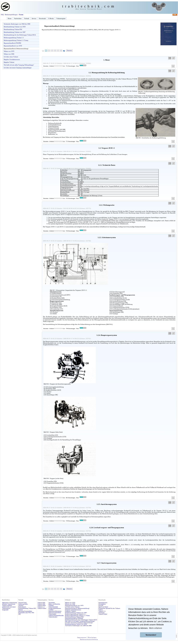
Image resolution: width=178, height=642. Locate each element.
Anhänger (102, 612)
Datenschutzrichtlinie (55, 612)
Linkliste (51, 610)
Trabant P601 (42, 605)
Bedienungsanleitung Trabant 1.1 (14, 37)
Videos (101, 610)
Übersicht (69, 50)
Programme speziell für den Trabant (109, 608)
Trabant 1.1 (41, 607)
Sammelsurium (103, 602)
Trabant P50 (41, 602)
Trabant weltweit (7, 605)
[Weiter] (64, 51)
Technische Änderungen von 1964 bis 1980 (17, 24)
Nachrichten (18, 18)
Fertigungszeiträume (55, 608)
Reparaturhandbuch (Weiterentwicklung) (16, 48)
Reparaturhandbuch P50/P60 (12, 43)
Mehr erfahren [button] (155, 628)
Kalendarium (22, 607)
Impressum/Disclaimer (55, 611)
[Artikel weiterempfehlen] (170, 58)
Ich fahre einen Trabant (11, 57)
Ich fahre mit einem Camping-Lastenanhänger (18, 67)
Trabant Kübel (42, 608)
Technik (26, 18)
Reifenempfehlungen (11, 14)
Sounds (101, 605)
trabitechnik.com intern (9, 607)
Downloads (42, 18)
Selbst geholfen (23, 604)
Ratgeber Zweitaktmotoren (12, 59)
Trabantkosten (53, 617)
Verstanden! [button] (151, 635)
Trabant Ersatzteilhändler (56, 615)
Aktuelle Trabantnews (8, 604)
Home (9, 18)
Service (34, 18)
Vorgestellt (5, 610)
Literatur (20, 605)
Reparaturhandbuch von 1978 (13, 46)
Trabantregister (61, 18)
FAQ (2, 14)
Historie (20, 610)
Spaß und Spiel (103, 607)
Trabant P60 (41, 604)
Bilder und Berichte (54, 604)
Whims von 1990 (9, 54)
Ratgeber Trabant (9, 62)
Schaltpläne (102, 604)
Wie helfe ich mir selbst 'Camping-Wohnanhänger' (19, 65)
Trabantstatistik (53, 607)
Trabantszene (6, 608)
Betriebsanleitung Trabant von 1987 (15, 32)
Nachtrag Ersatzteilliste (25, 611)
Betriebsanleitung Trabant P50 (13, 29)
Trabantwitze (52, 614)
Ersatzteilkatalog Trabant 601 (27, 608)
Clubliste (51, 605)
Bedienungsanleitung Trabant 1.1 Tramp (16, 40)
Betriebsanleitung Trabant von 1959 (15, 26)
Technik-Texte (22, 602)
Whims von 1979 (9, 51)
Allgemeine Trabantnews (9, 602)
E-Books (51, 18)
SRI (19, 614)
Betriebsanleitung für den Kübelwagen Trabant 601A (20, 35)
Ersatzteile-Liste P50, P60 (26, 612)
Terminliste (52, 602)
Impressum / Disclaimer (87, 637)
